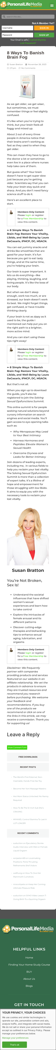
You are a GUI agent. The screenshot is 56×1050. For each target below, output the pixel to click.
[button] (51, 5)
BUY (29, 971)
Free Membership (33, 218)
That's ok (14, 1044)
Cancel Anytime (38, 39)
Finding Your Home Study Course (29, 964)
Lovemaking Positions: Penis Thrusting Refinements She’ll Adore (26, 862)
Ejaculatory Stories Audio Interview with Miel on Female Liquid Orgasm (30, 847)
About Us (29, 978)
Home (29, 957)
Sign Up (44, 35)
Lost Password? (28, 43)
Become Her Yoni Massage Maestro (29, 788)
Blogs (29, 985)
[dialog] (28, 1029)
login (28, 215)
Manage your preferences (15, 1037)
